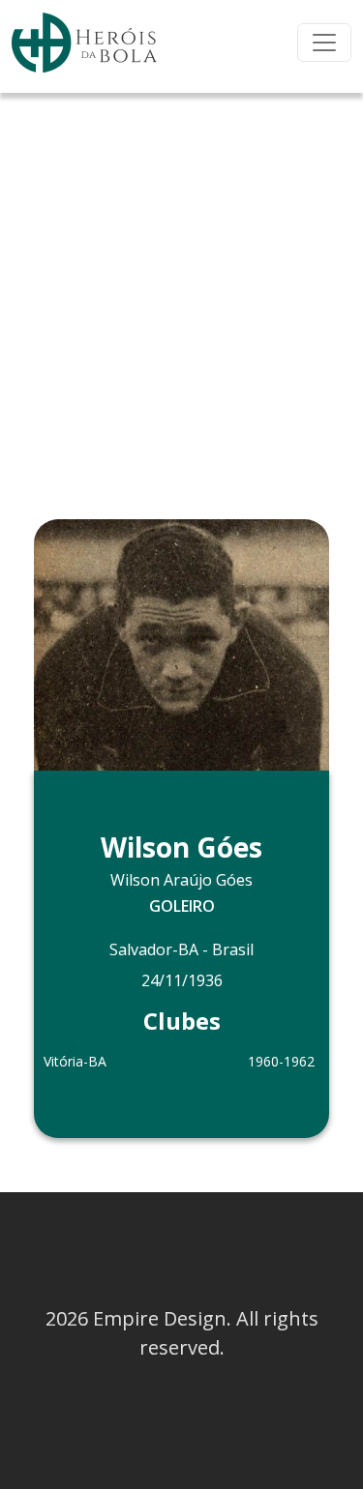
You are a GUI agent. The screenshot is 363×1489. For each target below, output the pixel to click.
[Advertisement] (181, 283)
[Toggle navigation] (324, 42)
